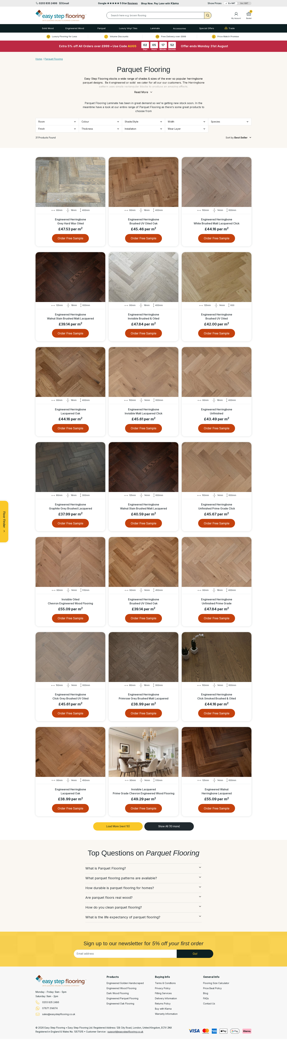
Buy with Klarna (163, 1008)
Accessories (179, 28)
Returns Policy (163, 1003)
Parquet (101, 28)
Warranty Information (166, 1014)
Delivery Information (166, 998)
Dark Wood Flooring (118, 993)
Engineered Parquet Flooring (122, 998)
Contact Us (209, 1003)
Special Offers (206, 28)
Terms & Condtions (165, 983)
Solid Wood (48, 28)
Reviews (133, 3)
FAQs (206, 998)
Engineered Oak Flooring (120, 1003)
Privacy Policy (162, 988)
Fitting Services (163, 993)
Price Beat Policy (212, 988)
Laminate (155, 28)
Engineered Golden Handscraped (125, 983)
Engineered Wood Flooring (121, 988)
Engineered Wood (74, 28)
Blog (205, 993)
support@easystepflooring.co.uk (125, 1031)
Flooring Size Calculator (216, 983)
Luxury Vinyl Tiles (128, 28)
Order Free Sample (70, 238)
